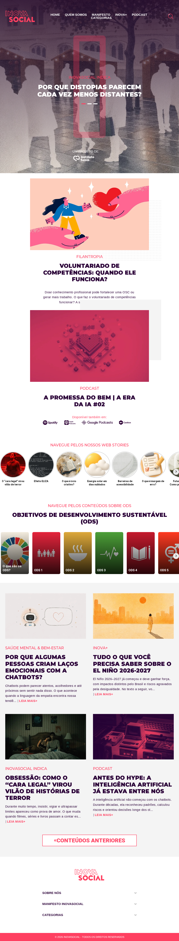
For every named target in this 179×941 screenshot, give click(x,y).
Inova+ (121, 14)
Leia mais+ (28, 701)
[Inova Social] (20, 16)
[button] (83, 103)
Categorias (101, 17)
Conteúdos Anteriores (89, 840)
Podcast (139, 14)
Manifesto (101, 14)
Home (55, 14)
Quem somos (76, 14)
